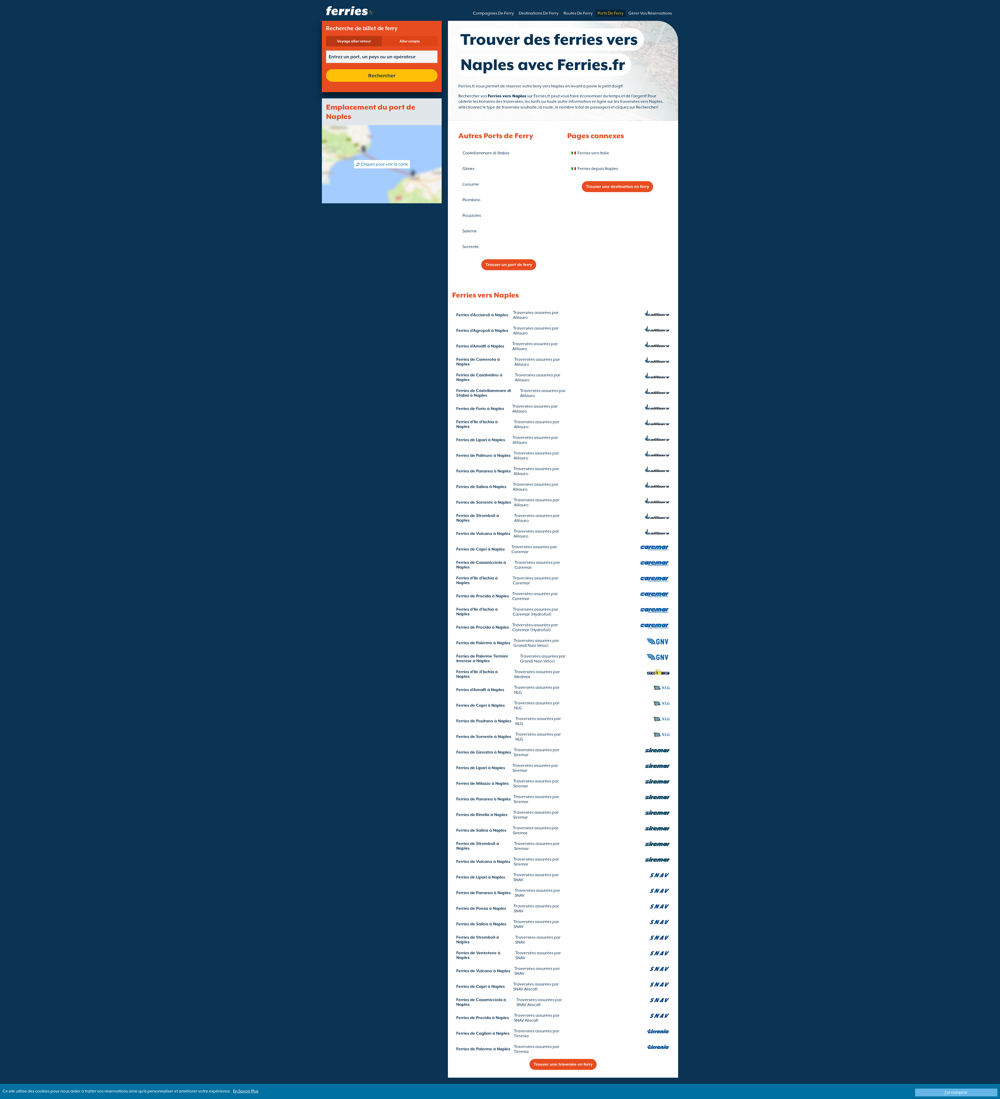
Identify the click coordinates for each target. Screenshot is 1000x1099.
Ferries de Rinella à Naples (481, 814)
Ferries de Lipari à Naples (480, 440)
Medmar (522, 676)
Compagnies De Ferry (493, 13)
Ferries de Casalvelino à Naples (479, 377)
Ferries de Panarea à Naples (483, 471)
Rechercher (381, 75)
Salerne (470, 231)
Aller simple (409, 41)
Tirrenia (521, 1036)
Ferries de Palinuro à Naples (483, 455)
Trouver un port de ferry (508, 264)
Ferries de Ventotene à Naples (478, 955)
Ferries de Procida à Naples (482, 596)
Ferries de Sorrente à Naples (483, 502)
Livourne (471, 184)
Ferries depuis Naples (598, 168)
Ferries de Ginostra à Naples (483, 752)
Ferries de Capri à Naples (480, 549)
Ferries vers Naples (507, 96)
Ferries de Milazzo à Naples (482, 783)
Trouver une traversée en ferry (563, 1064)
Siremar (521, 755)
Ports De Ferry (610, 13)
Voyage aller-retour (354, 41)
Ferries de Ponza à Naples (481, 908)
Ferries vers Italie (593, 153)
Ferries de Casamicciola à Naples (481, 565)
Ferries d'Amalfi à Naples (480, 346)
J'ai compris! (956, 1092)
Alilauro (520, 317)
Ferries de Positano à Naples (483, 721)
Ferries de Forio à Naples (480, 408)
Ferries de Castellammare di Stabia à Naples (483, 393)
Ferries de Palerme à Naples (483, 643)
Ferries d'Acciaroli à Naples (482, 315)
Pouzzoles (472, 215)
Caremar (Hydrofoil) (532, 614)
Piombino (471, 200)
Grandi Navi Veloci (531, 645)
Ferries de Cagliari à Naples (482, 1033)
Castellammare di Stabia (486, 153)
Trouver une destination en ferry (617, 186)
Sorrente (471, 246)
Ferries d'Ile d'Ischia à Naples (477, 424)
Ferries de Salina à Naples (481, 486)
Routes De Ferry (578, 13)
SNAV (518, 879)
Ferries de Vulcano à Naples (483, 533)
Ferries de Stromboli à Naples (477, 518)
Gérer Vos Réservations (650, 13)
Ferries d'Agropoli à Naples (482, 330)
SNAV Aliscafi (525, 989)
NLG (518, 692)
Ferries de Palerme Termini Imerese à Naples (482, 658)
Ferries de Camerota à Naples (478, 362)
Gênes (468, 168)
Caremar (520, 552)
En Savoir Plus (245, 1091)
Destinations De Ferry (539, 13)
